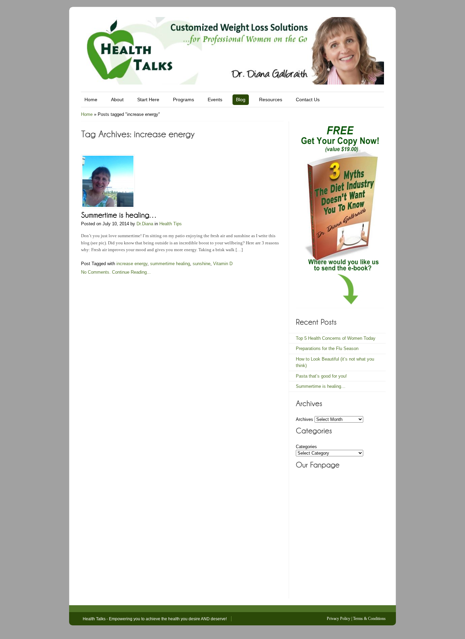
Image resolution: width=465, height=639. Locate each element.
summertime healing (170, 263)
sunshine (201, 263)
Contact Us (308, 99)
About (117, 99)
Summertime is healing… (321, 386)
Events (215, 99)
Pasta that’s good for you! (321, 376)
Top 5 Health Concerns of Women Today (335, 338)
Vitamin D (223, 263)
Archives (304, 419)
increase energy (131, 263)
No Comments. (96, 272)
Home (90, 99)
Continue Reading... (131, 272)
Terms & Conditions (369, 618)
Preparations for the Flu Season (327, 348)
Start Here (148, 99)
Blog (240, 99)
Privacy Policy (338, 618)
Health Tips (170, 223)
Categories (306, 446)
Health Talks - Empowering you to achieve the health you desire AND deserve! (155, 619)
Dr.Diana (145, 223)
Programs (183, 99)
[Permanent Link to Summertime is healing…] (119, 214)
